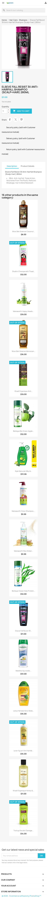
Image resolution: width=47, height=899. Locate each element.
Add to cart (21, 111)
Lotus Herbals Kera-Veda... (23, 711)
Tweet (15, 119)
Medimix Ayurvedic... (23, 671)
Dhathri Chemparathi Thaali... (23, 271)
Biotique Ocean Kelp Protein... (23, 591)
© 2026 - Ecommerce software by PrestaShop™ (21, 896)
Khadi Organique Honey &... (23, 791)
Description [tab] (12, 166)
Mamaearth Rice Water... (23, 551)
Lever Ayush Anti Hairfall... (23, 751)
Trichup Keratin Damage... (23, 830)
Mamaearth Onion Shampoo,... (23, 511)
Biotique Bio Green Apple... (23, 431)
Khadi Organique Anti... (23, 391)
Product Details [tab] (27, 166)
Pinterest (21, 119)
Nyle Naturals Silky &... (23, 471)
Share (10, 119)
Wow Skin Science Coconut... (23, 231)
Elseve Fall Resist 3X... (23, 631)
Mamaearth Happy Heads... (23, 311)
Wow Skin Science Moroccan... (23, 351)
